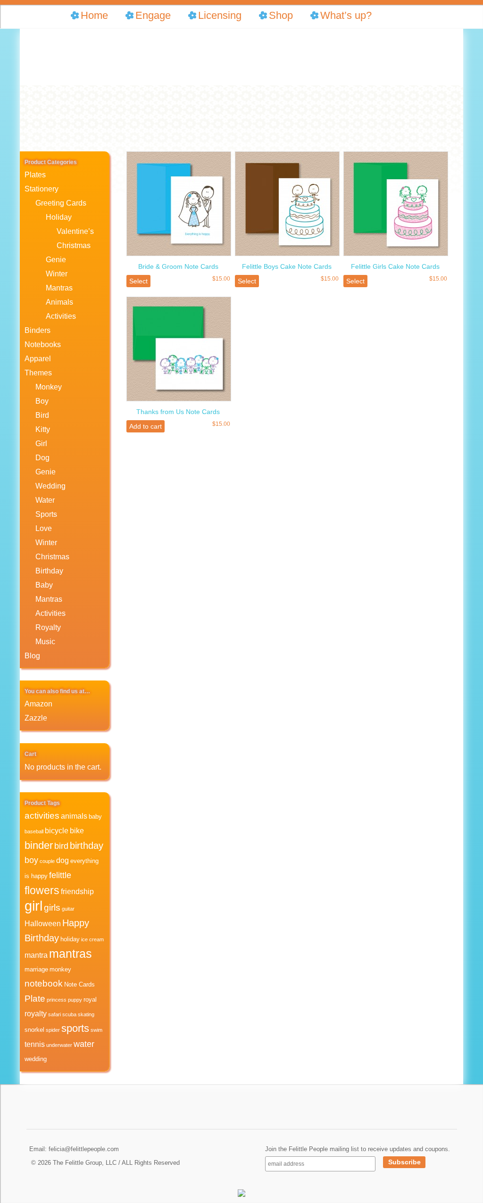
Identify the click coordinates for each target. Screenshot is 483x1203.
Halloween (43, 924)
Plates (35, 175)
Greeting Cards (60, 203)
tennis (35, 1044)
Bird (42, 415)
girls (52, 908)
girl (33, 905)
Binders (37, 330)
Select (138, 281)
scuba (69, 1014)
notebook (44, 983)
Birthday (49, 571)
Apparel (38, 359)
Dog (42, 458)
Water (45, 500)
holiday (70, 939)
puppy (75, 1000)
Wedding (50, 486)
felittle (60, 875)
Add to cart (145, 426)
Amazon (38, 704)
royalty (36, 1014)
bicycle (56, 831)
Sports (46, 514)
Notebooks (43, 344)
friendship (77, 892)
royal (90, 999)
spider (53, 1030)
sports (75, 1028)
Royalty (48, 627)
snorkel (34, 1029)
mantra (36, 955)
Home (94, 15)
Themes (38, 373)
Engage (153, 15)
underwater (59, 1045)
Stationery (41, 189)
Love (43, 528)
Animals (59, 302)
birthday (86, 845)
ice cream (92, 939)
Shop (281, 15)
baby (95, 816)
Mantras (59, 288)
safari (54, 1014)
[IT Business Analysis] (241, 1195)
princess (57, 1000)
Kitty (42, 429)
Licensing (220, 15)
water (84, 1044)
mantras (70, 953)
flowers (42, 890)
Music (45, 642)
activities (42, 816)
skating (86, 1014)
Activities (61, 316)
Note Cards (79, 984)
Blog (32, 656)
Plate (35, 999)
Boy (42, 401)
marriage (36, 969)
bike (77, 831)
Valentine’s (75, 231)
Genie (56, 260)
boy (31, 860)
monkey (60, 969)
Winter (56, 274)
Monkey (48, 387)
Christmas (74, 245)
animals (74, 816)
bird (61, 846)
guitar (68, 909)
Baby (44, 585)
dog (62, 860)
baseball (34, 831)
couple (47, 861)
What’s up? (346, 15)
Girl (41, 444)
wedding (36, 1058)
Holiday (59, 217)
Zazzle (36, 718)
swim (96, 1030)
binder (39, 845)
